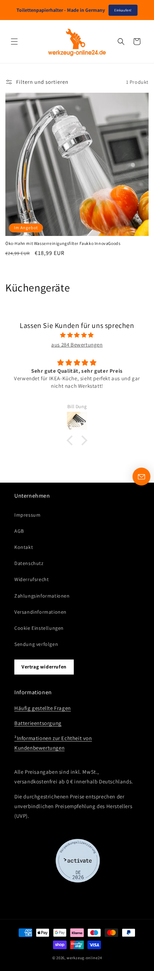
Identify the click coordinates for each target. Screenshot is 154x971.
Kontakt (23, 547)
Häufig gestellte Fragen (42, 708)
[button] (14, 41)
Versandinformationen (40, 612)
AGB (19, 531)
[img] (77, 335)
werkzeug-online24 (84, 957)
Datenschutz (29, 563)
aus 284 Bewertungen (76, 344)
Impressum (27, 515)
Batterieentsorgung (38, 723)
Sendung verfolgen (36, 644)
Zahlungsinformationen (42, 596)
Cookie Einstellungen (39, 628)
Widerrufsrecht (31, 579)
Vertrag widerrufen (44, 666)
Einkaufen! (123, 10)
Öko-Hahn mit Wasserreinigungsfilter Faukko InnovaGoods (62, 243)
